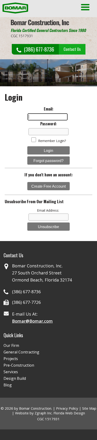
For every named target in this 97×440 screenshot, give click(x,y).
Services (11, 371)
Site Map (89, 408)
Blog (8, 385)
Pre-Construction (19, 365)
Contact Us (72, 49)
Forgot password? (48, 161)
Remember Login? (52, 141)
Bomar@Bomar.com (32, 321)
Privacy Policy (67, 408)
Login (48, 151)
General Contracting (21, 352)
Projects (11, 358)
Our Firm (11, 345)
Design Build (15, 378)
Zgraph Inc (43, 413)
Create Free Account (48, 186)
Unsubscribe (48, 227)
